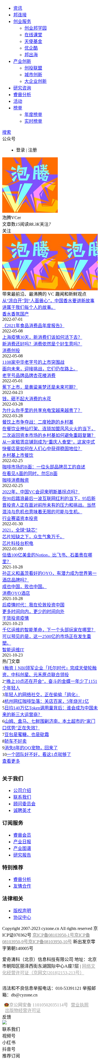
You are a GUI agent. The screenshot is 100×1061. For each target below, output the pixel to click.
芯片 (6, 543)
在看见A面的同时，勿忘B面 (30, 473)
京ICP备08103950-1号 (53, 935)
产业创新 (22, 61)
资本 (24, 518)
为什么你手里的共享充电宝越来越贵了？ (42, 410)
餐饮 (28, 455)
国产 (24, 314)
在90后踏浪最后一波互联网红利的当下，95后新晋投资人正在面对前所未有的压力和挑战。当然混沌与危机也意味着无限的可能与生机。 (49, 505)
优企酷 (31, 48)
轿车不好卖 (15, 741)
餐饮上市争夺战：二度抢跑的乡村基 (37, 422)
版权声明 (22, 910)
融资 (24, 480)
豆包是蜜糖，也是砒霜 (26, 734)
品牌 (28, 375)
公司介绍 (22, 790)
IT (22, 649)
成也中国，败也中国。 (24, 586)
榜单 (17, 108)
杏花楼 (40, 375)
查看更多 (11, 761)
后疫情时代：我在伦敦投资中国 (33, 605)
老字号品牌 (13, 375)
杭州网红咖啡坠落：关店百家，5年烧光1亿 (46, 701)
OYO (16, 593)
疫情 (24, 618)
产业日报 (22, 841)
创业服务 (22, 21)
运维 (15, 649)
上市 (20, 455)
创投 (15, 350)
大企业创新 (35, 81)
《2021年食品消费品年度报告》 (33, 325)
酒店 (25, 593)
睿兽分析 (22, 94)
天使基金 (33, 41)
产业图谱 (22, 848)
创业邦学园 (35, 28)
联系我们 (22, 797)
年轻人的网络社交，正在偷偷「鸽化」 (42, 694)
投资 (33, 518)
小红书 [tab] (9, 1042)
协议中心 (22, 917)
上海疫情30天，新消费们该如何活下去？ (42, 337)
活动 (17, 101)
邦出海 (31, 54)
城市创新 (33, 74)
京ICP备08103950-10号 (50, 941)
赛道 (15, 518)
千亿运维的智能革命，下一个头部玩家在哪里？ (49, 629)
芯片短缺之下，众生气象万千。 (33, 536)
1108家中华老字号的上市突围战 (33, 362)
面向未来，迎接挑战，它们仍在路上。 (40, 369)
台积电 (26, 543)
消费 (6, 350)
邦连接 (20, 14)
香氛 (15, 314)
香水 (6, 314)
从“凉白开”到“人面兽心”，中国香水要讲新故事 (48, 300)
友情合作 (22, 886)
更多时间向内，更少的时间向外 (33, 611)
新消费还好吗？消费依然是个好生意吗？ (42, 344)
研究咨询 (22, 88)
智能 (6, 649)
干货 (6, 618)
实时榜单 (33, 121)
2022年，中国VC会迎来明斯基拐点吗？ (41, 492)
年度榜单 (33, 114)
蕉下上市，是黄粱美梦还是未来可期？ (40, 387)
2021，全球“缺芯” (19, 530)
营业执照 (80, 1005)
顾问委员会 (24, 803)
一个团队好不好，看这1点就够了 (39, 754)
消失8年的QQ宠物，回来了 (31, 747)
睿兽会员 (22, 835)
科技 (15, 543)
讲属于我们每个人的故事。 (29, 307)
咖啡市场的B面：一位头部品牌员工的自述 (43, 467)
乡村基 (9, 455)
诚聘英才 (22, 810)
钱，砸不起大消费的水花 (26, 398)
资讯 (17, 8)
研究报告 (22, 855)
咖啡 (6, 480)
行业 (6, 518)
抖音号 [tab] (9, 1049)
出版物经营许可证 (23, 1010)
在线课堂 (33, 34)
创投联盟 (33, 68)
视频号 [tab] (9, 1036)
